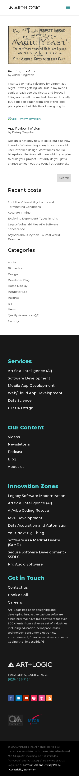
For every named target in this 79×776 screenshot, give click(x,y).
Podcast (15, 452)
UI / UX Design (21, 408)
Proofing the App (21, 71)
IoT (10, 303)
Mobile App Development (31, 386)
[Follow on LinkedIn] (19, 698)
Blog (12, 459)
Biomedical (15, 268)
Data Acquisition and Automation (38, 525)
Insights (13, 297)
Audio (12, 262)
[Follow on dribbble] (42, 698)
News (12, 309)
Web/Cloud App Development (35, 393)
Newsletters (19, 444)
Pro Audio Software (25, 564)
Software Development (29, 378)
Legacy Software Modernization (36, 496)
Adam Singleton (23, 75)
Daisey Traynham (24, 132)
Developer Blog (19, 280)
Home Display (17, 286)
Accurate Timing (19, 212)
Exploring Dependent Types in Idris (33, 218)
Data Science (20, 400)
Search (64, 178)
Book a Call (18, 595)
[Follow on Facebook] (11, 698)
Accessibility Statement (22, 769)
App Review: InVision (24, 128)
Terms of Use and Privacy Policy (41, 765)
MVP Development (25, 518)
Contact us (18, 587)
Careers (15, 602)
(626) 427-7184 (19, 679)
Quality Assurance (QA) (23, 315)
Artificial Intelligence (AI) (30, 371)
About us (16, 467)
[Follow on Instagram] (34, 698)
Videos (14, 437)
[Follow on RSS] (49, 698)
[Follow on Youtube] (26, 698)
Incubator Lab (17, 292)
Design (13, 274)
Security (13, 321)
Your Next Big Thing (26, 533)
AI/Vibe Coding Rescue (28, 510)
